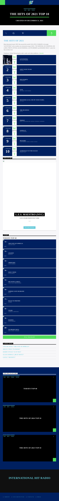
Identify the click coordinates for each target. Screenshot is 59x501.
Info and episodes (29, 227)
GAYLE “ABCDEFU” (9, 357)
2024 (5, 406)
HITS (29, 10)
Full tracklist (29, 337)
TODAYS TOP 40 (30, 389)
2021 (25, 10)
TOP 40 (17, 377)
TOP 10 (12, 406)
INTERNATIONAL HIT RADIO (29, 478)
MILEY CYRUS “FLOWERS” (11, 349)
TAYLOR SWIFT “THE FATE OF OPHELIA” (16, 346)
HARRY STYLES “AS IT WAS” (12, 352)
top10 (33, 10)
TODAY (12, 377)
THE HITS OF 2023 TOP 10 (30, 448)
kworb (41, 53)
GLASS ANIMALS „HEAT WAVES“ (13, 354)
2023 (5, 436)
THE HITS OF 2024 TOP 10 (30, 418)
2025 (5, 377)
